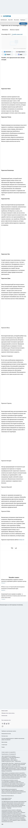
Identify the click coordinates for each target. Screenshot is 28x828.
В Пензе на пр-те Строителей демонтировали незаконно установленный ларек (13, 588)
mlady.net (21, 539)
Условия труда (4, 744)
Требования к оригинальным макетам (9, 731)
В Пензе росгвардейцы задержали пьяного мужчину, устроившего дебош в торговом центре (13, 581)
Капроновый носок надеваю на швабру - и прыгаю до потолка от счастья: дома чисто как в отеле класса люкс (13, 596)
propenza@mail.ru (5, 757)
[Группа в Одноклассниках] (5, 723)
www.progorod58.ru (12, 752)
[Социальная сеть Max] (20, 54)
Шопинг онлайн (5, 710)
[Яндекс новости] (20, 52)
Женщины (5, 29)
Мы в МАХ (10, 19)
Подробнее (9, 807)
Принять (23, 23)
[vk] (12, 548)
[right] (26, 20)
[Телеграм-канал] (7, 54)
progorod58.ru (22, 773)
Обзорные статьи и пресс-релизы (8, 713)
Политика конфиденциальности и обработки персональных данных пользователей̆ (13, 739)
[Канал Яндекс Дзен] (9, 723)
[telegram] (16, 548)
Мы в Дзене (16, 19)
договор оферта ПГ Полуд (7, 798)
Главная (3, 747)
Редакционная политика (6, 733)
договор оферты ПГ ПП (6, 799)
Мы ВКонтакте (4, 19)
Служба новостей (17, 34)
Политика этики (5, 736)
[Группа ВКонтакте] (7, 52)
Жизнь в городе (14, 29)
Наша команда (4, 742)
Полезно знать (4, 715)
